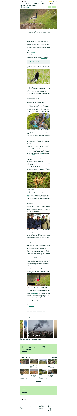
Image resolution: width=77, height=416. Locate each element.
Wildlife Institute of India (40, 94)
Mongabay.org (40, 404)
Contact (31, 403)
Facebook (49, 406)
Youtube (49, 404)
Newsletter (24, 392)
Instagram (49, 403)
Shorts (47, 1)
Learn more (24, 351)
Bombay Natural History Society (33, 52)
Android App (49, 408)
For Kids (40, 403)
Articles (45, 1)
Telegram (49, 407)
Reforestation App (41, 405)
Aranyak (42, 153)
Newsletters (31, 405)
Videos (37, 1)
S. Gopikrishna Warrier (31, 306)
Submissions (31, 406)
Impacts (31, 404)
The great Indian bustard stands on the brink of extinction (36, 61)
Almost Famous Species (27, 7)
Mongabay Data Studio (41, 408)
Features (34, 1)
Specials (42, 1)
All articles (54, 357)
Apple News (49, 409)
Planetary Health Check (42, 406)
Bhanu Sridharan (24, 6)
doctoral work (33, 154)
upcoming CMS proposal (44, 58)
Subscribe (50, 1)
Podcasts (39, 1)
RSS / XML (49, 410)
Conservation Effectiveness (42, 407)
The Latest (21, 408)
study (27, 108)
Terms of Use (31, 407)
